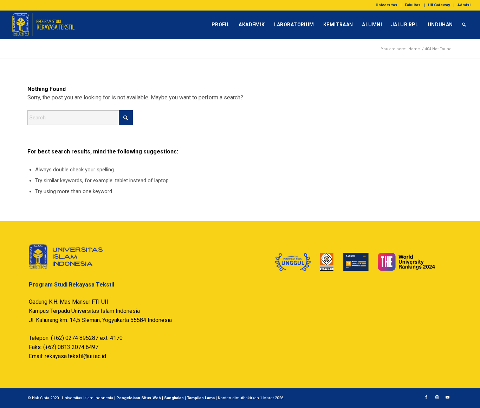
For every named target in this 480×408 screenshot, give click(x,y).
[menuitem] (386, 5)
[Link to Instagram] (437, 397)
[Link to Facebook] (426, 397)
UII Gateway (439, 5)
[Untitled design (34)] (43, 24)
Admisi (464, 5)
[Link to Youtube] (447, 397)
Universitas (386, 5)
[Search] (464, 24)
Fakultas (413, 5)
